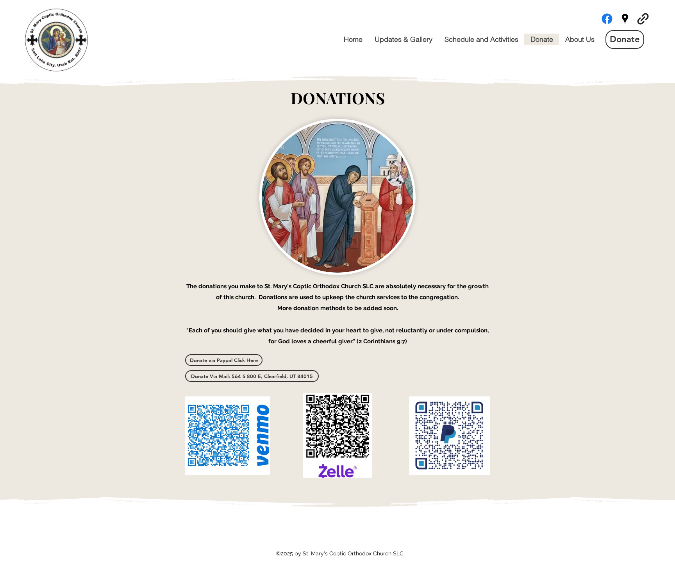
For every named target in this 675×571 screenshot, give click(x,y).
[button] (252, 376)
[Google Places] (625, 19)
